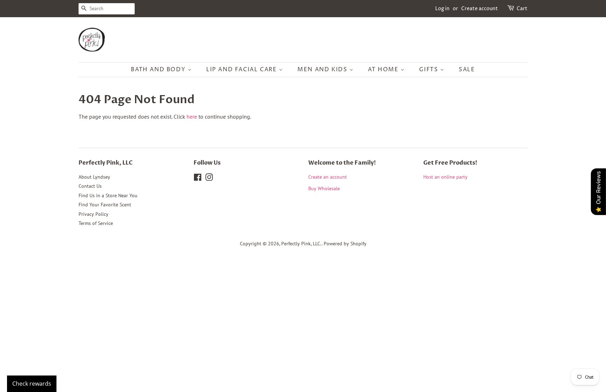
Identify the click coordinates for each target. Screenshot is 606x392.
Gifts (429, 69)
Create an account (327, 177)
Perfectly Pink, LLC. (301, 243)
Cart (522, 8)
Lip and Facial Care (242, 69)
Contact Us (90, 186)
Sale (467, 69)
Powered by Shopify (345, 243)
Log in (442, 8)
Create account (479, 8)
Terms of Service (96, 223)
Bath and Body (159, 69)
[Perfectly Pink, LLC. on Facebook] (198, 178)
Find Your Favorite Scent (105, 204)
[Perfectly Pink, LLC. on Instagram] (209, 178)
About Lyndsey (94, 177)
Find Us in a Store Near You (108, 195)
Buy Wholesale (324, 188)
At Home (384, 69)
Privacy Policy (93, 214)
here (192, 116)
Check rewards (31, 383)
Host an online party (445, 177)
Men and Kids (323, 69)
